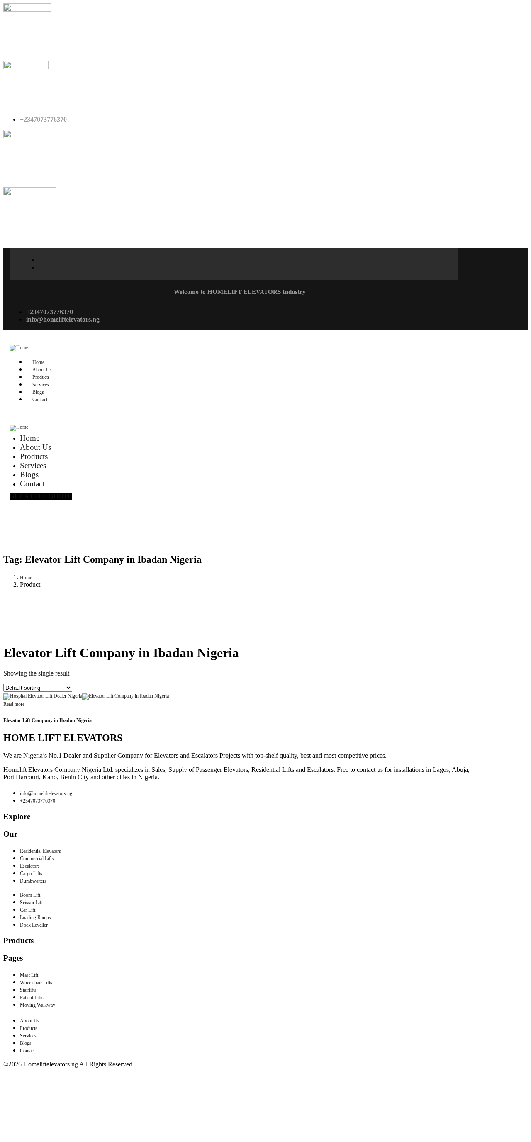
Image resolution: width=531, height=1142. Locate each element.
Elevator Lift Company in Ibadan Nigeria (47, 720)
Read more (13, 704)
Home (26, 577)
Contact (39, 399)
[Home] (19, 347)
